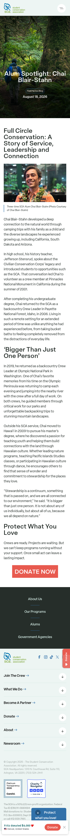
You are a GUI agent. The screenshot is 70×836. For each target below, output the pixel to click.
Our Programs (35, 611)
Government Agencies (35, 637)
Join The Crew (14, 675)
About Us (35, 599)
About (8, 730)
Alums (35, 624)
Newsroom (12, 743)
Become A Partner (17, 702)
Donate (9, 716)
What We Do (13, 689)
